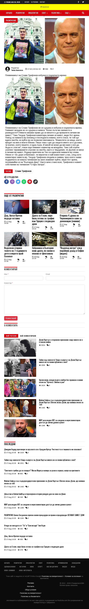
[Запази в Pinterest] (29, 181)
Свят (44, 12)
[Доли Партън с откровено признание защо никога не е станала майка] (20, 356)
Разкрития (20, 12)
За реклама (34, 2)
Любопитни (33, 12)
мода (73, 566)
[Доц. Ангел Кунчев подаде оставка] (16, 213)
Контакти (30, 586)
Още (67, 12)
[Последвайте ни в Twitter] (83, 2)
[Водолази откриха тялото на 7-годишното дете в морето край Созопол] (16, 246)
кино (32, 566)
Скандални (76, 563)
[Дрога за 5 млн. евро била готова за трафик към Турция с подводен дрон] (44, 213)
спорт (40, 566)
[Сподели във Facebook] (6, 181)
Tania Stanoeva (17, 70)
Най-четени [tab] (11, 336)
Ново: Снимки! (9, 570)
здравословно (9, 566)
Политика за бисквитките (30, 596)
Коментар (8, 283)
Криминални (63, 563)
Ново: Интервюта (25, 570)
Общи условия (30, 590)
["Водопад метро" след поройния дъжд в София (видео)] (72, 246)
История (22, 566)
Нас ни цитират (52, 566)
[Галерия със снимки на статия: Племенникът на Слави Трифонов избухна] (44, 41)
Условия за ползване (73, 576)
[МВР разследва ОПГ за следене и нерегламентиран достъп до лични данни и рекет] (20, 437)
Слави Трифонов (23, 171)
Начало (27, 2)
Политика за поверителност (53, 576)
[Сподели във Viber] (12, 181)
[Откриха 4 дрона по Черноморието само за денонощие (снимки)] (72, 213)
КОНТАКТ (42, 2)
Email (48, 274)
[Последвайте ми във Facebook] (78, 2)
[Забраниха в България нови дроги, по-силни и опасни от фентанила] (44, 246)
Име (6, 274)
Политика (55, 12)
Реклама (30, 583)
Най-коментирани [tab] (28, 336)
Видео (64, 566)
